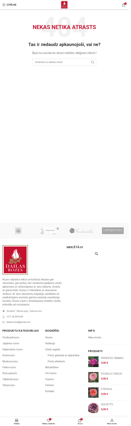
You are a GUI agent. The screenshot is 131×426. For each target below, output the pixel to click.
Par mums (51, 373)
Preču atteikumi (56, 361)
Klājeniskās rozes (12, 349)
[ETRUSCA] (93, 392)
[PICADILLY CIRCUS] (93, 377)
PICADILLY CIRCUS (111, 373)
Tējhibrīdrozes (10, 379)
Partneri (49, 385)
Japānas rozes (10, 343)
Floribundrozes (10, 337)
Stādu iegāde (52, 349)
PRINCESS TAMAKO (112, 358)
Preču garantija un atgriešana (63, 355)
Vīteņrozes (8, 385)
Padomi (49, 379)
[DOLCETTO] (93, 408)
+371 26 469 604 (14, 316)
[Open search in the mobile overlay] (96, 253)
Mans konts (94, 337)
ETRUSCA (106, 389)
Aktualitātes (52, 367)
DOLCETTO (107, 404)
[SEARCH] (92, 62)
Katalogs (50, 343)
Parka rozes (9, 367)
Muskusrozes (10, 361)
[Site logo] (64, 4)
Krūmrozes (8, 355)
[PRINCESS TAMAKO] (93, 361)
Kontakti (49, 391)
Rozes (49, 337)
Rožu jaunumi (9, 373)
